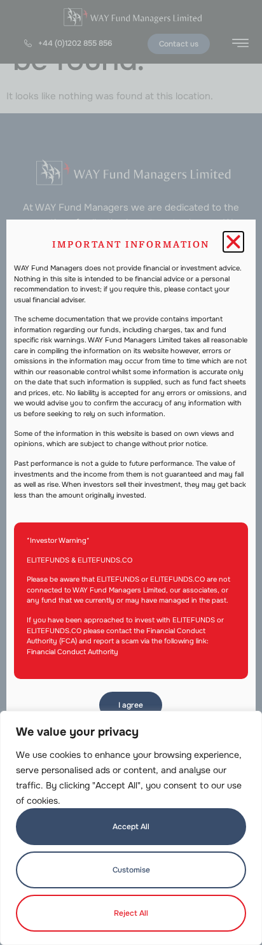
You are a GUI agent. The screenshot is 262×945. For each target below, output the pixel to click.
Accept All (131, 827)
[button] (233, 241)
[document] (131, 472)
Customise (131, 870)
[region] (131, 828)
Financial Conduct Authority (72, 651)
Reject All (131, 913)
